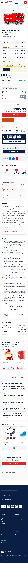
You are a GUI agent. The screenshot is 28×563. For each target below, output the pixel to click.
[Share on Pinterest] (17, 158)
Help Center (18, 516)
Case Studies (4, 544)
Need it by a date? (14, 104)
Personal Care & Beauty (9, 5)
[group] (14, 362)
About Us (3, 529)
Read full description (7, 231)
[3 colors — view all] (5, 439)
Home (2, 5)
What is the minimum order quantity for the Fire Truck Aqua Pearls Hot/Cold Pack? (14, 388)
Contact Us (17, 514)
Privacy (16, 534)
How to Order (18, 518)
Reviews (3, 546)
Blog (2, 534)
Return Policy (18, 532)
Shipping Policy (18, 531)
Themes (3, 523)
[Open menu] (2, 2)
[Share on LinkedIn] (13, 158)
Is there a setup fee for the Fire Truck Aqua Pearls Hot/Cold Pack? (14, 409)
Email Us (14, 467)
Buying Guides (4, 540)
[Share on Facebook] (10, 158)
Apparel (3, 514)
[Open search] (16, 2)
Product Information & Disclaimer (9, 472)
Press (2, 532)
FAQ (16, 529)
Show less (14, 231)
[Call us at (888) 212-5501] (25, 2)
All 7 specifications (7, 337)
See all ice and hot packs (18, 377)
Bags (2, 518)
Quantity (5, 83)
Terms (12, 558)
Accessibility (16, 558)
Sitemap (11, 560)
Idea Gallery (3, 542)
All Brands (3, 521)
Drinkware (3, 516)
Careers (3, 531)
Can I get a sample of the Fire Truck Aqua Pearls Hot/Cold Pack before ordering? (13, 415)
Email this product (14, 155)
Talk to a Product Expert (15, 141)
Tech (2, 519)
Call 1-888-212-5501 (14, 463)
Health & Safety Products (20, 5)
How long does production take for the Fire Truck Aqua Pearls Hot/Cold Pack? (13, 395)
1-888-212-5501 (14, 137)
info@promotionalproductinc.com (15, 557)
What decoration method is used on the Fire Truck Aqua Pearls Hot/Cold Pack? (13, 402)
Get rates (23, 96)
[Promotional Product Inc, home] (9, 2)
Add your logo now (14, 102)
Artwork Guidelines (19, 519)
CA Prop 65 (5, 560)
